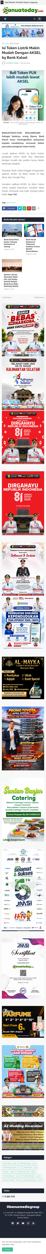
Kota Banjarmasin (25, 1172)
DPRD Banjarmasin (11, 1167)
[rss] (33, 1223)
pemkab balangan (32, 1180)
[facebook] (13, 1223)
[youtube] (23, 1223)
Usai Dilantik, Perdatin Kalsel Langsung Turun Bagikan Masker (21, 2)
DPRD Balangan (28, 1163)
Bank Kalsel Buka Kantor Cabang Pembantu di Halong (11, 243)
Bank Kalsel (14, 43)
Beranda (5, 43)
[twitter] (18, 1223)
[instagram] (28, 1223)
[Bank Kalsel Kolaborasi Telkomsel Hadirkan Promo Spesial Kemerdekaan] (34, 230)
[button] (40, 2)
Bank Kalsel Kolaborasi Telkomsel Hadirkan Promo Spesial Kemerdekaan (33, 245)
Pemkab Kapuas (11, 1176)
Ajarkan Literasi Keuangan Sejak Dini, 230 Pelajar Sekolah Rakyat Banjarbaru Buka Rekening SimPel (11, 280)
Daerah (8, 1172)
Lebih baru (7, 297)
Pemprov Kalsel (11, 1180)
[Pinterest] (29, 208)
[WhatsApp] (24, 208)
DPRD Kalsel (30, 1167)
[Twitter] (20, 208)
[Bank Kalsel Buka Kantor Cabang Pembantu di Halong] (12, 230)
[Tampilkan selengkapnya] (38, 208)
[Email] (34, 208)
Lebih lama (38, 297)
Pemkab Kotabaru (31, 1176)
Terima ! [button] (7, 1249)
